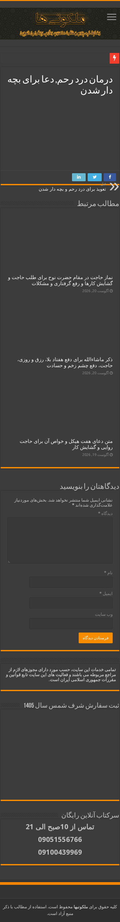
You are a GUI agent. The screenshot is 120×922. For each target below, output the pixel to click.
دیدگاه (105, 513)
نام (108, 572)
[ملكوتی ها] (60, 24)
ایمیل (106, 593)
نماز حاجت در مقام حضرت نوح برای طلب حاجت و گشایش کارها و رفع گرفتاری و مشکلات (60, 280)
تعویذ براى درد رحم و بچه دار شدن (72, 187)
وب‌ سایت (104, 614)
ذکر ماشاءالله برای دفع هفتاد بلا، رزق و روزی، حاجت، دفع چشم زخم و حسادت (65, 362)
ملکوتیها (80, 906)
